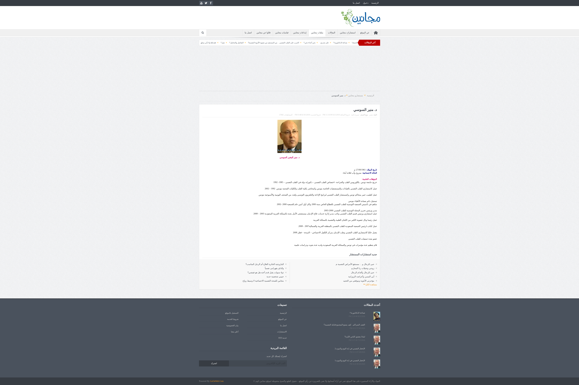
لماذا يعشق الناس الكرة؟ (355, 337)
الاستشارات (282, 332)
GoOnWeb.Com (217, 381)
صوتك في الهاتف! (214, 43)
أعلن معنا (235, 332)
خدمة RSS (282, 338)
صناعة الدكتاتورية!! (357, 313)
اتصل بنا (356, 3)
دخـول (365, 3)
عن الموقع (364, 33)
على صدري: (350, 43)
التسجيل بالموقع (232, 313)
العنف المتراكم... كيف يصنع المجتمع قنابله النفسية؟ (344, 325)
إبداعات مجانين (299, 33)
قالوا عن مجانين (263, 33)
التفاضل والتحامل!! (262, 43)
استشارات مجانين (348, 33)
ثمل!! (249, 43)
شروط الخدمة (233, 319)
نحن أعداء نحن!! (336, 43)
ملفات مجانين (317, 33)
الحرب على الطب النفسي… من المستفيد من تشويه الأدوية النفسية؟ (299, 43)
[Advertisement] (289, 70)
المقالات (331, 33)
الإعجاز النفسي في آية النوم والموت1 (350, 360)
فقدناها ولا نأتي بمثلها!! (233, 43)
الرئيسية (375, 3)
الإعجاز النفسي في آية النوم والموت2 (350, 348)
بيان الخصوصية (232, 325)
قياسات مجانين (281, 33)
